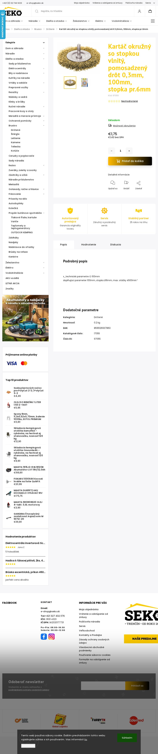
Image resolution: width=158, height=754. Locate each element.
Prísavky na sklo (18, 198)
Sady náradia (16, 160)
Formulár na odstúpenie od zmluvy (94, 661)
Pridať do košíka (132, 161)
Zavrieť (146, 193)
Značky (10, 288)
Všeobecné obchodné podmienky (91, 649)
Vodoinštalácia (14, 272)
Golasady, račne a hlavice (24, 189)
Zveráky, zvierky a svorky (23, 170)
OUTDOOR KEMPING (22, 232)
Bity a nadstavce (18, 73)
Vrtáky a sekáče (18, 82)
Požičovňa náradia (134, 3)
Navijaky (13, 242)
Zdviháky (14, 237)
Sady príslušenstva (20, 63)
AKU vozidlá (12, 278)
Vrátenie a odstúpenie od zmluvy (108, 3)
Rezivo (12, 165)
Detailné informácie (119, 174)
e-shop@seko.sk (50, 611)
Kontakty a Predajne (90, 635)
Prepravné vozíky (18, 87)
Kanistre (13, 256)
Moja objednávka (81, 3)
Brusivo (13, 125)
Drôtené (15, 130)
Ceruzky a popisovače (21, 155)
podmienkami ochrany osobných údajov (28, 690)
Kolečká (13, 208)
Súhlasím (127, 737)
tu (85, 739)
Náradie (10, 53)
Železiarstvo (12, 262)
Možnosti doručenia (124, 125)
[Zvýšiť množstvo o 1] (129, 150)
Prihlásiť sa (137, 685)
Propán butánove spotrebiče (25, 213)
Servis (148, 3)
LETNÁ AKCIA (12, 283)
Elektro (9, 267)
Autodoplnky (16, 203)
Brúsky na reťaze (18, 251)
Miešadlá (14, 184)
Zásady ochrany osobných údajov (94, 641)
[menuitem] (14, 21)
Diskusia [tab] (115, 244)
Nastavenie (28, 745)
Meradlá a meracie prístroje (25, 116)
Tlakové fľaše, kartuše (24, 217)
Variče (14, 221)
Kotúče (15, 150)
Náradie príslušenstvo (21, 179)
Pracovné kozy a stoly (21, 111)
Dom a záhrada (14, 48)
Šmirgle (15, 134)
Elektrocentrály (17, 68)
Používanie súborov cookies (94, 655)
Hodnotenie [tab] (88, 244)
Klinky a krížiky (17, 101)
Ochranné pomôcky (20, 120)
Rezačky (13, 92)
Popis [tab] (63, 244)
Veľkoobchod (87, 630)
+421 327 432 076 (55, 615)
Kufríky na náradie (19, 78)
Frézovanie (15, 194)
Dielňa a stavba (15, 58)
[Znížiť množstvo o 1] (111, 150)
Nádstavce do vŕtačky (21, 247)
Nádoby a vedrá (18, 97)
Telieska (15, 146)
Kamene (15, 142)
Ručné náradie (17, 106)
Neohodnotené (129, 101)
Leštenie (15, 138)
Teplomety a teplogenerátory (20, 227)
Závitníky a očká (18, 175)
